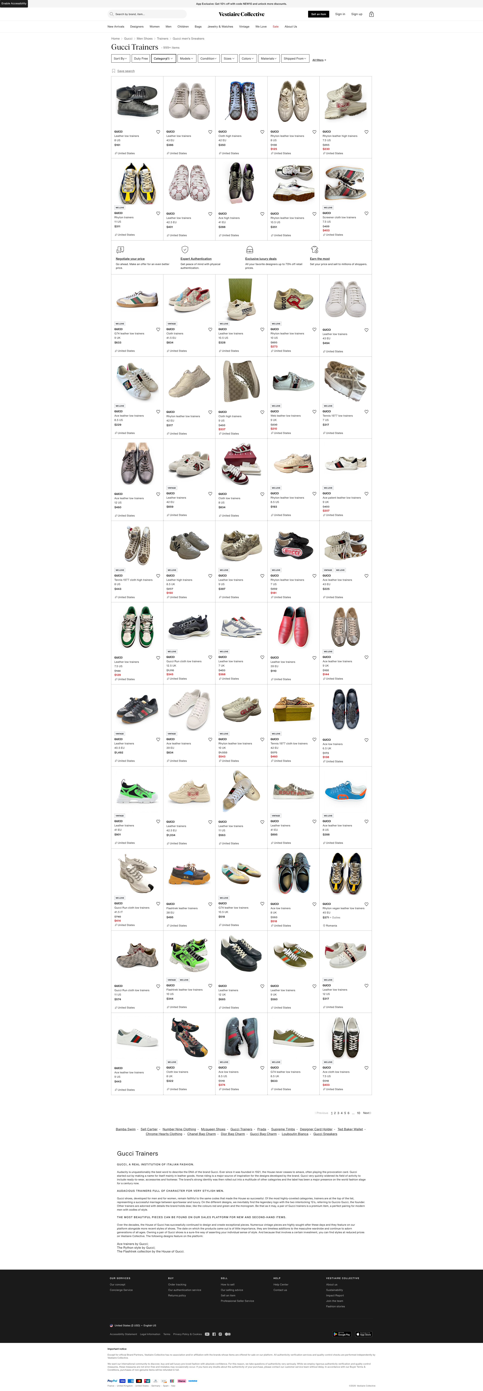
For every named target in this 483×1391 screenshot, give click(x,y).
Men (169, 27)
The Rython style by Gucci (135, 1247)
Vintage (244, 27)
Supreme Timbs (283, 1129)
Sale (276, 27)
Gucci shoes (124, 1198)
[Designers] (146, 26)
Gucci (128, 38)
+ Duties (335, 917)
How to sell (227, 1285)
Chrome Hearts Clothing (164, 1134)
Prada (261, 1129)
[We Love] (269, 26)
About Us (291, 27)
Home (115, 38)
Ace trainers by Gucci (132, 1244)
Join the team (334, 1301)
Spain (166, 1385)
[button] (371, 14)
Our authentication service (184, 1290)
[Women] (162, 26)
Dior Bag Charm (233, 1134)
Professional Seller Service (237, 1301)
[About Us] (299, 26)
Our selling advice (232, 1290)
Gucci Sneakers (325, 1134)
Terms (166, 1334)
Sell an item (318, 14)
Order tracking (177, 1285)
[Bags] (204, 26)
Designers (137, 27)
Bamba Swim (126, 1129)
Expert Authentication (196, 258)
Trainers (162, 38)
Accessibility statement (123, 1334)
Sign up (356, 14)
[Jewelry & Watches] (236, 26)
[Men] (174, 26)
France (111, 1385)
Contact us (280, 1290)
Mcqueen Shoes (213, 1129)
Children (183, 27)
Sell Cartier (149, 1129)
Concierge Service (121, 1290)
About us (331, 1285)
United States (142, 1385)
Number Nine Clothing (179, 1129)
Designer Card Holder (316, 1129)
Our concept (117, 1285)
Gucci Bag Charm (263, 1134)
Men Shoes (145, 38)
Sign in (340, 14)
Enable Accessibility (14, 3)
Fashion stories (335, 1306)
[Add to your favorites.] (158, 132)
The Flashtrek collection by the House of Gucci (150, 1251)
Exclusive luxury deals (261, 258)
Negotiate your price (130, 258)
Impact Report (335, 1296)
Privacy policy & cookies (187, 1334)
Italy (173, 1385)
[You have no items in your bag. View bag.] (371, 14)
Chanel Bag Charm (201, 1134)
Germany (155, 1385)
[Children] (191, 26)
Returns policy (177, 1296)
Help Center (281, 1285)
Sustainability (334, 1290)
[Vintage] (252, 26)
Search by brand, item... (130, 14)
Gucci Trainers (241, 1129)
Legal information (150, 1334)
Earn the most (320, 258)
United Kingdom (125, 1385)
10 (358, 1113)
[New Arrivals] (127, 26)
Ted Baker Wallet (350, 1129)
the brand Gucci (208, 1172)
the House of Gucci (152, 1225)
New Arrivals (116, 27)
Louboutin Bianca (295, 1134)
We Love (261, 27)
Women (155, 27)
